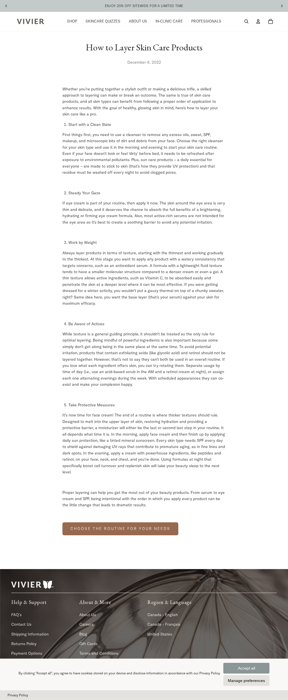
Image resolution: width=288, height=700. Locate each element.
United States (159, 633)
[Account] (258, 21)
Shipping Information (30, 633)
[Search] (246, 21)
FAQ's (16, 614)
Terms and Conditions (98, 653)
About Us (87, 614)
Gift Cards (88, 643)
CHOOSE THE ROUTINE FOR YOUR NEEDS (120, 528)
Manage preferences (246, 680)
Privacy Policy (18, 695)
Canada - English (162, 614)
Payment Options (26, 653)
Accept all (246, 668)
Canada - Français (163, 624)
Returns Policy (24, 643)
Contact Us (21, 624)
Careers (86, 624)
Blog (83, 633)
